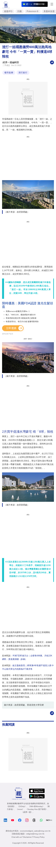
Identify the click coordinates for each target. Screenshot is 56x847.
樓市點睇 (8, 72)
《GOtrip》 (21, 806)
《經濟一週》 (27, 812)
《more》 (20, 809)
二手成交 (6, 65)
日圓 (19, 11)
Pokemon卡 (33, 11)
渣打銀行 (22, 72)
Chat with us (16, 837)
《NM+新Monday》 (36, 806)
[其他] (52, 62)
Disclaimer (27, 837)
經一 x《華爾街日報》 (36, 4)
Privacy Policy (39, 837)
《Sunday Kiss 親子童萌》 (36, 809)
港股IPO (8, 11)
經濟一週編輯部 (11, 62)
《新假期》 (10, 806)
